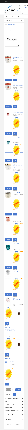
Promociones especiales (12, 398)
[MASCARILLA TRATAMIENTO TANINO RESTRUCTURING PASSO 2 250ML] (18, 312)
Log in (21, 1)
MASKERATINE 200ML (17, 218)
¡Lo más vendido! (9, 404)
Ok (14, 394)
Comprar (8, 80)
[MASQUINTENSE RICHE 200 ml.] (8, 60)
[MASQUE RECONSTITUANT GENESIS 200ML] (8, 301)
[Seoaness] (10, 7)
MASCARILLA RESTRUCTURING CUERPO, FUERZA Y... (9, 335)
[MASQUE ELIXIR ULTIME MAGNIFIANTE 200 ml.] (8, 167)
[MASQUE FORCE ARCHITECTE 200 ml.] (8, 140)
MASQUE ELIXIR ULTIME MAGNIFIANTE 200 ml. (17, 166)
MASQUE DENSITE (16, 192)
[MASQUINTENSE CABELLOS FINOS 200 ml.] (8, 86)
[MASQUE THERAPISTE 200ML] (8, 246)
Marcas (7, 401)
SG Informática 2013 (10, 425)
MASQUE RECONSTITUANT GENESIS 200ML (16, 300)
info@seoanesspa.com (12, 424)
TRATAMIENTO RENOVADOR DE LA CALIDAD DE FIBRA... (18, 248)
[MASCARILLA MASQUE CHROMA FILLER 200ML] (8, 113)
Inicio (6, 24)
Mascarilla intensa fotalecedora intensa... (18, 304)
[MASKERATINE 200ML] (8, 220)
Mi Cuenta (8, 419)
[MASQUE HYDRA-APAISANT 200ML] (8, 274)
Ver (15, 80)
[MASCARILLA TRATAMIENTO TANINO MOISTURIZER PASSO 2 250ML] (18, 343)
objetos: (7, 394)
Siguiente (18, 389)
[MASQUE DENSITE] (8, 195)
